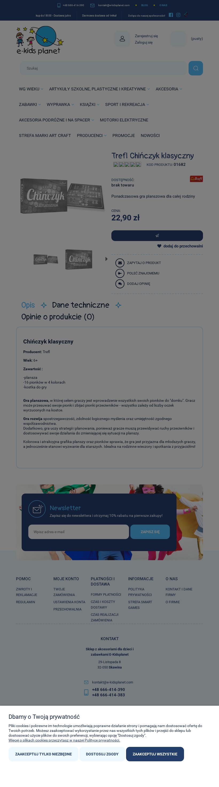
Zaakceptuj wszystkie (155, 754)
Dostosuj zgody (102, 754)
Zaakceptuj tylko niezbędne (43, 754)
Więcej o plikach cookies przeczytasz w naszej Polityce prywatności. (64, 740)
